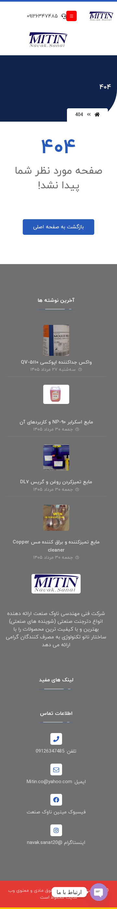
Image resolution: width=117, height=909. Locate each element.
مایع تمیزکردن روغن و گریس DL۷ (56, 482)
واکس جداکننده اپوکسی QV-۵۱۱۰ (56, 362)
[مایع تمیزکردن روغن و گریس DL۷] (56, 458)
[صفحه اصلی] (97, 115)
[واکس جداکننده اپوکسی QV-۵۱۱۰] (56, 338)
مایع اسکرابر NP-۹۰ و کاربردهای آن (56, 422)
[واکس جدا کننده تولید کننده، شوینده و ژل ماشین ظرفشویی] (101, 16)
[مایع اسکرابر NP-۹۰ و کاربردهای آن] (56, 398)
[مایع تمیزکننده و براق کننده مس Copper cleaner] (56, 518)
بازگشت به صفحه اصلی (58, 227)
